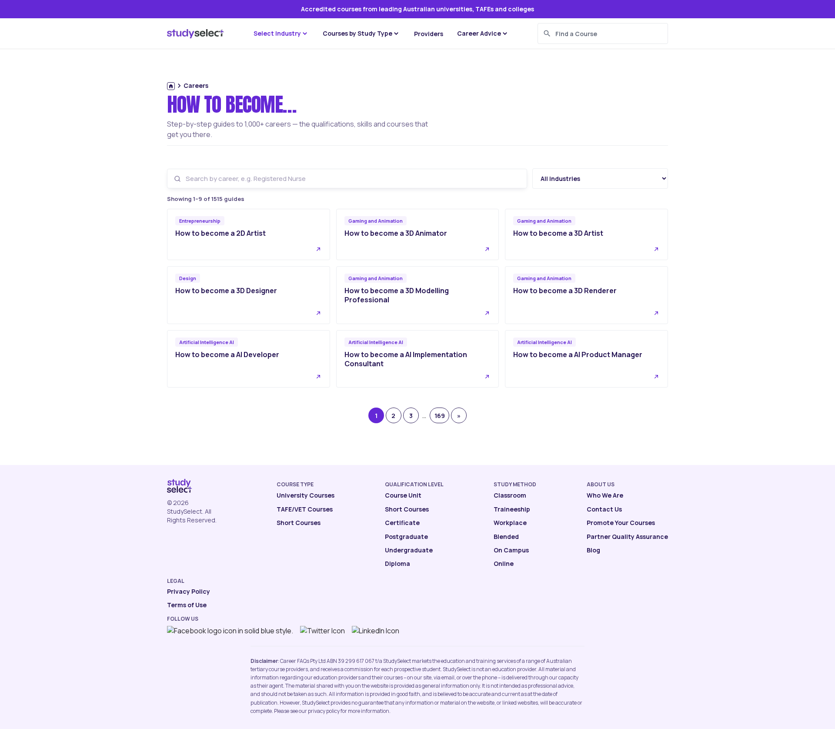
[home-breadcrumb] (171, 86)
